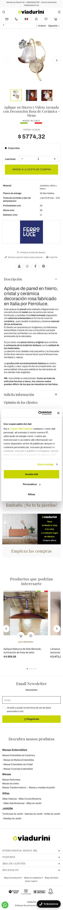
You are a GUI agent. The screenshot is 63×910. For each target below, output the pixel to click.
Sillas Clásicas (9, 799)
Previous (6, 60)
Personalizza (30, 484)
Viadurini (8, 857)
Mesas (6, 774)
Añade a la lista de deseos (32, 252)
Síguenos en (10, 869)
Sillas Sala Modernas (14, 803)
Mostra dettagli (45, 464)
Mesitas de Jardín (12, 818)
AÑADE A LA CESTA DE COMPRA (31, 169)
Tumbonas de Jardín (12, 814)
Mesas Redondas (11, 779)
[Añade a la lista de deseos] (30, 635)
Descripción (13, 279)
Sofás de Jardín (52, 814)
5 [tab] (38, 671)
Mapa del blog (51, 878)
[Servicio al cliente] (16, 19)
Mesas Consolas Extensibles (18, 769)
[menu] (59, 12)
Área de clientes (13, 863)
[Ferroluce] (31, 232)
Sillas (5, 793)
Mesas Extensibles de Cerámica (18, 755)
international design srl (20, 850)
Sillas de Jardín (33, 803)
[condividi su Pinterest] (43, 266)
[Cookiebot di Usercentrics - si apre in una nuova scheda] (39, 413)
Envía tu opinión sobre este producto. (25, 257)
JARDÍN (7, 808)
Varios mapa (30, 881)
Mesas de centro (10, 783)
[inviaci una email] (6, 19)
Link (21, 711)
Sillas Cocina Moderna (30, 799)
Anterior (42, 25)
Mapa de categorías (33, 878)
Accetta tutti (31, 474)
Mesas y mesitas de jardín (42, 787)
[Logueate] (36, 19)
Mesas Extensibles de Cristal (18, 764)
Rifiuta (31, 494)
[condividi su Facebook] (35, 266)
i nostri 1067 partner (21, 428)
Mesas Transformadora (14, 787)
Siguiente (52, 25)
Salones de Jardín (34, 814)
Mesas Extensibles (14, 749)
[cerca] (3, 12)
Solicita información (19, 394)
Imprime (53, 257)
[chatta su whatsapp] (5, 905)
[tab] (31, 279)
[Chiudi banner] (58, 413)
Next (57, 60)
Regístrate (33, 719)
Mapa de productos (12, 878)
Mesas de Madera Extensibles (19, 760)
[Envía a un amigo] (19, 266)
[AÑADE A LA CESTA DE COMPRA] (20, 635)
